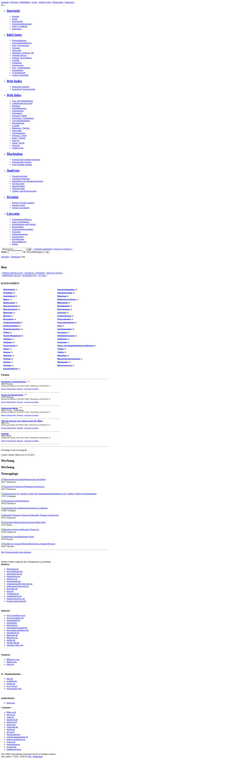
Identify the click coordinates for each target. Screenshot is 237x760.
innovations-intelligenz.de (18, 630)
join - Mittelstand (35, 756)
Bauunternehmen (10, 306)
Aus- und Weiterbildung (22, 101)
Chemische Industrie (21, 179)
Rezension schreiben (31, 389)
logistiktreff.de (13, 633)
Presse (15, 19)
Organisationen (18, 133)
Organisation (17, 70)
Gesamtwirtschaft (19, 176)
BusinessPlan (18, 227)
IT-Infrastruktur (18, 73)
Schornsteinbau (64, 319)
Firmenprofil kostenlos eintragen (26, 159)
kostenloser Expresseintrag (23, 89)
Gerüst (6, 349)
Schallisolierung (64, 316)
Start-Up (15, 140)
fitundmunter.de (13, 734)
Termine (13, 197)
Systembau (62, 342)
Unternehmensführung (22, 43)
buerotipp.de (12, 589)
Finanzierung (17, 111)
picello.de (11, 729)
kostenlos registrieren (43, 249)
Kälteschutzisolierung (66, 299)
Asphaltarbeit (9, 296)
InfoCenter (14, 34)
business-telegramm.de (16, 601)
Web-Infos (14, 95)
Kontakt (15, 16)
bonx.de (10, 591)
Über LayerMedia (20, 26)
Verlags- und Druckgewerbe (24, 191)
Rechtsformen (18, 239)
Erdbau (6, 332)
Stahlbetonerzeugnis (66, 336)
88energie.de (12, 635)
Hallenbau (7, 355)
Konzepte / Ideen (19, 116)
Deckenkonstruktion (11, 329)
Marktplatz (15, 154)
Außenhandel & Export (22, 103)
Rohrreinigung (63, 309)
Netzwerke (17, 50)
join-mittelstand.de (14, 571)
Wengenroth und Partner (35, 479)
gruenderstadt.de (14, 581)
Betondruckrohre (10, 309)
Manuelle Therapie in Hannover (45, 515)
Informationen (18, 123)
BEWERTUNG (29, 275)
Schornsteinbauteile (65, 322)
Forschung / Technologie (23, 118)
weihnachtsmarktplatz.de (17, 737)
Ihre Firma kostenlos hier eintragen (16, 552)
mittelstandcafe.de (14, 574)
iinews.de (11, 703)
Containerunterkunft (11, 322)
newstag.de (11, 747)
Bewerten (20, 389)
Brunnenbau (8, 319)
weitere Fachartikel (20, 75)
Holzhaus (7, 365)
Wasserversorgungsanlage (68, 359)
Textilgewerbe (18, 183)
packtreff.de (12, 623)
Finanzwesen (17, 65)
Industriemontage (64, 293)
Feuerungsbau (9, 346)
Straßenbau (62, 339)
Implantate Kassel (26, 536)
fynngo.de (11, 742)
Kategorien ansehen (20, 87)
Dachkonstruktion (10, 326)
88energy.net (12, 638)
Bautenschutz (9, 303)
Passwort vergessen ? (63, 249)
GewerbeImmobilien (21, 120)
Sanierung (61, 313)
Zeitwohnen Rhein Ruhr (35, 522)
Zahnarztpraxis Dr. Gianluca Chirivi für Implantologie (73, 494)
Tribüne (60, 352)
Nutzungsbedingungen (22, 24)
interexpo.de (12, 579)
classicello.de (12, 727)
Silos (59, 326)
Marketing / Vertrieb (20, 128)
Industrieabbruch (10, 369)
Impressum (69, 2)
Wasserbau (62, 355)
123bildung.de (13, 594)
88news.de (11, 712)
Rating (15, 244)
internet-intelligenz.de (16, 739)
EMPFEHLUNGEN (11, 275)
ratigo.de (10, 664)
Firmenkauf (17, 113)
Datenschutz (58, 2)
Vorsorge (16, 48)
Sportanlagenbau (64, 329)
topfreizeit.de (12, 719)
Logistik (15, 60)
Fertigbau (7, 339)
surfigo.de (11, 640)
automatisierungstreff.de (17, 628)
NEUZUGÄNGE (54, 273)
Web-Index (14, 81)
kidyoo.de (11, 715)
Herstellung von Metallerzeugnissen (27, 181)
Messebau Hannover (30, 529)
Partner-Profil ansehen (8, 389)
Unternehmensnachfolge (22, 229)
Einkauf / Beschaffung (22, 58)
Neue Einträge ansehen (22, 164)
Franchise (16, 232)
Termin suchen (18, 205)
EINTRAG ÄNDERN (35, 273)
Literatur (13, 213)
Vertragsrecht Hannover (34, 486)
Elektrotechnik (18, 188)
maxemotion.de (13, 744)
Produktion (17, 63)
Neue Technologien (20, 45)
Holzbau (6, 362)
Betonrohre (8, 313)
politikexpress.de (14, 749)
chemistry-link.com (15, 645)
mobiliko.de (12, 681)
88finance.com (13, 659)
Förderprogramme (20, 234)
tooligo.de (11, 683)
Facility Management (12, 336)
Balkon (6, 299)
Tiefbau (60, 349)
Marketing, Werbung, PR (23, 53)
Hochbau (7, 359)
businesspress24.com (16, 598)
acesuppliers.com (14, 688)
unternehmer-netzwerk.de (18, 586)
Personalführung (19, 40)
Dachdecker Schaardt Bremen (42, 544)
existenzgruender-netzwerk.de (20, 584)
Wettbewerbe (17, 148)
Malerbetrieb (62, 303)
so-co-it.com (12, 686)
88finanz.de (12, 662)
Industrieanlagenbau (66, 289)
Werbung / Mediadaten (20, 2)
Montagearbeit (63, 306)
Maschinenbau (18, 186)
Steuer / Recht (18, 143)
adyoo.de (11, 732)
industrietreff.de (13, 620)
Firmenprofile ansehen (21, 162)
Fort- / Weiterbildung (21, 68)
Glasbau (6, 352)
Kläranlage (61, 296)
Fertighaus (7, 342)
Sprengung (62, 332)
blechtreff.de (12, 625)
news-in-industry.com (16, 615)
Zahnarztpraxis (22, 501)
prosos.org (11, 724)
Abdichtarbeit (9, 289)
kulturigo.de (12, 722)
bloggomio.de (13, 569)
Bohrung (7, 316)
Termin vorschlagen (20, 208)
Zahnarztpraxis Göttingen (36, 508)
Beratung (16, 106)
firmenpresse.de (13, 576)
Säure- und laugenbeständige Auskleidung (75, 346)
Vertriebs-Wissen (19, 55)
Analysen (13, 170)
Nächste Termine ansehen (23, 203)
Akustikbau (8, 293)
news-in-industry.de (15, 618)
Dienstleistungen (19, 108)
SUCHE (42, 275)
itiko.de (10, 678)
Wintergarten (62, 362)
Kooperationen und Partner (24, 224)
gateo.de (10, 717)
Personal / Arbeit (19, 135)
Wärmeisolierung (64, 365)
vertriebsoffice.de (14, 596)
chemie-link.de (13, 642)
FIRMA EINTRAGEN (12, 273)
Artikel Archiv (45, 2)
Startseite (5, 2)
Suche (34, 2)
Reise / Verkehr (18, 138)
